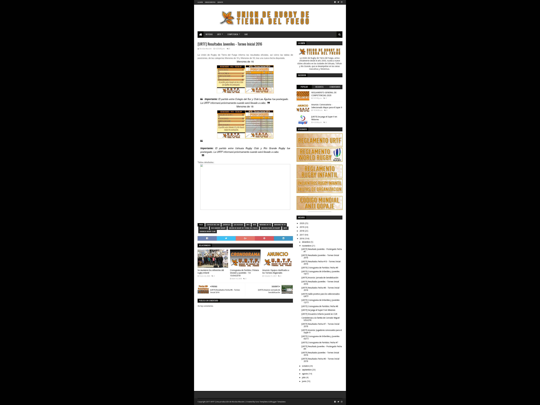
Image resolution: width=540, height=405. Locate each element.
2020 (302, 223)
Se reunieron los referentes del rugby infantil (211, 271)
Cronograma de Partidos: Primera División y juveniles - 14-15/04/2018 (244, 273)
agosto (305, 374)
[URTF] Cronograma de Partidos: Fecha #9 (320, 268)
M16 (248, 225)
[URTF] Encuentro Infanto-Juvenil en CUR (319, 314)
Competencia (232, 34)
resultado (204, 228)
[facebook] (335, 2)
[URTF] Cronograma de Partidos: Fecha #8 (320, 306)
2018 (302, 231)
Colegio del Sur (213, 225)
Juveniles (226, 225)
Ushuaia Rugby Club (207, 231)
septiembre (307, 370)
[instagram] (341, 2)
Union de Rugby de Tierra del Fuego (243, 228)
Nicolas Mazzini (238, 402)
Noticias (209, 34)
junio (304, 381)
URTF (219, 34)
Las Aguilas (238, 225)
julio (304, 377)
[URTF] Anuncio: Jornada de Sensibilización (320, 278)
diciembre (306, 242)
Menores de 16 (265, 225)
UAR (246, 34)
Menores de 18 (279, 225)
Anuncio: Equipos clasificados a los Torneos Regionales (275, 271)
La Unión (200, 2)
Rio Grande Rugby (218, 228)
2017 (302, 235)
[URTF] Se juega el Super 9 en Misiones (318, 310)
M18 (254, 225)
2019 (302, 227)
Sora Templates (261, 402)
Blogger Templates (278, 402)
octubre (305, 366)
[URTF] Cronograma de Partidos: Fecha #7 (320, 342)
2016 (302, 238)
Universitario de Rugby (270, 228)
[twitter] (338, 2)
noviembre (307, 246)
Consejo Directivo (210, 2)
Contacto (220, 2)
